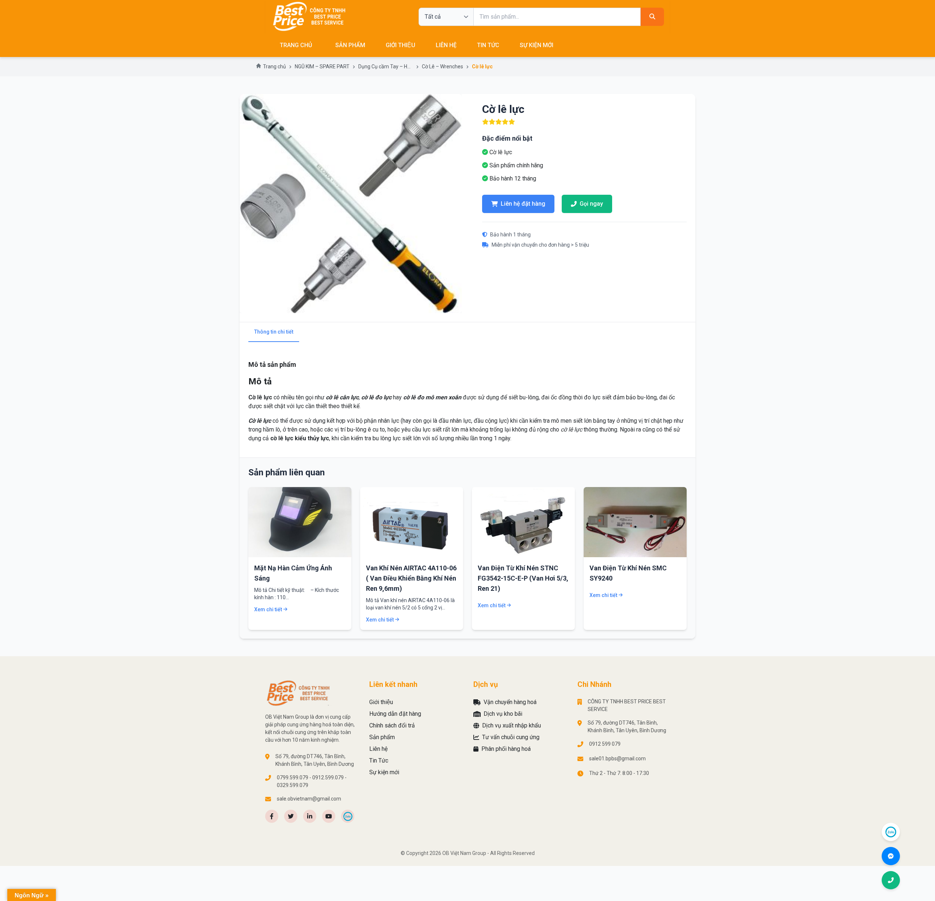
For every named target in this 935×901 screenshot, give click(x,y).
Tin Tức (488, 45)
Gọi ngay (591, 203)
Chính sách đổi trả (392, 725)
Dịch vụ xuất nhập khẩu (511, 725)
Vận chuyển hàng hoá (510, 702)
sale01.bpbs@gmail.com (617, 758)
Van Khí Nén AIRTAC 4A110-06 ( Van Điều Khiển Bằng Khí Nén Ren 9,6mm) (411, 578)
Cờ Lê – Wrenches (442, 66)
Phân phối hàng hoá (506, 748)
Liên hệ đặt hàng (523, 203)
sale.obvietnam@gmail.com (309, 799)
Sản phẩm (350, 45)
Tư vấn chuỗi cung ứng (510, 737)
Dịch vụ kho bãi (503, 713)
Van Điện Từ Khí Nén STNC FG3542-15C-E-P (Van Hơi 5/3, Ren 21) (523, 578)
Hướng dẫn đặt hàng (395, 713)
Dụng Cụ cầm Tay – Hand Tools (385, 66)
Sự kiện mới (536, 45)
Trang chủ (274, 66)
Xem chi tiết (268, 609)
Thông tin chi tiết (273, 332)
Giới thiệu (400, 45)
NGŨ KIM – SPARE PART (322, 66)
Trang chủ (296, 45)
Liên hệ (446, 45)
